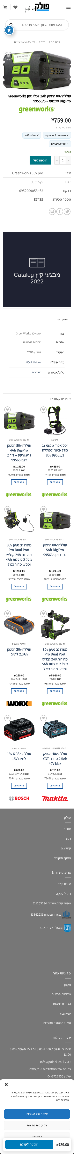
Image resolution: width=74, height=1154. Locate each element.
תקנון (67, 984)
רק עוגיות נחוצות (37, 1125)
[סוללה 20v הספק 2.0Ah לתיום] (19, 624)
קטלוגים (66, 848)
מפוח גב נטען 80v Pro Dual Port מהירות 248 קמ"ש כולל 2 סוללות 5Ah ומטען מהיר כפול (55, 659)
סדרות (42, 42)
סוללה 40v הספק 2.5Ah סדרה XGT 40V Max (55, 758)
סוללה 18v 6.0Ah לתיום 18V (19, 756)
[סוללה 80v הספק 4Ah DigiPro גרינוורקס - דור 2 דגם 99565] (19, 421)
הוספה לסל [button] (55, 482)
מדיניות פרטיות (61, 994)
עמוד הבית (54, 42)
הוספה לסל (40, 160)
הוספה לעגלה (29, 1144)
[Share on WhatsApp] (67, 211)
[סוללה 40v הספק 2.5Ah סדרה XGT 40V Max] (55, 729)
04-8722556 (55, 1076)
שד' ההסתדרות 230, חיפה (45, 1069)
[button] (6, 1084)
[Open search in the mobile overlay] (37, 25)
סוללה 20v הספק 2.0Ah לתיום (19, 651)
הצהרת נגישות (62, 1004)
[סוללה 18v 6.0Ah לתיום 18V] (19, 729)
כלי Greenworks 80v (24, 42)
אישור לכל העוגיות (37, 1114)
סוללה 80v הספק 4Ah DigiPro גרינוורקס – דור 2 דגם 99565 (19, 452)
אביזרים (36, 372)
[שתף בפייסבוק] (59, 211)
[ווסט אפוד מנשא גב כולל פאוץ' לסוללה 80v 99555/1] (55, 421)
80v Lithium (33, 362)
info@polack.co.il (52, 1062)
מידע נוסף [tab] (62, 319)
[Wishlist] (15, 7)
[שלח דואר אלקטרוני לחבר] (52, 211)
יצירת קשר (64, 884)
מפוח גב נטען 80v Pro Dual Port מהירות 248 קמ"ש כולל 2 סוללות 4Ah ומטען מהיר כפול (19, 555)
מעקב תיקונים (62, 858)
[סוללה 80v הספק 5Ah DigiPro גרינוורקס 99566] (55, 520)
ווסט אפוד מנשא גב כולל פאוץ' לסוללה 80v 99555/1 (55, 450)
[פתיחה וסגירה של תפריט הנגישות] (9, 30)
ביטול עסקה (63, 894)
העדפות (37, 1137)
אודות (67, 829)
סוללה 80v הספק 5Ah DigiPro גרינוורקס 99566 (55, 550)
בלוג (68, 839)
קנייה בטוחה (63, 1013)
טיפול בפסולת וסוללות (57, 1023)
